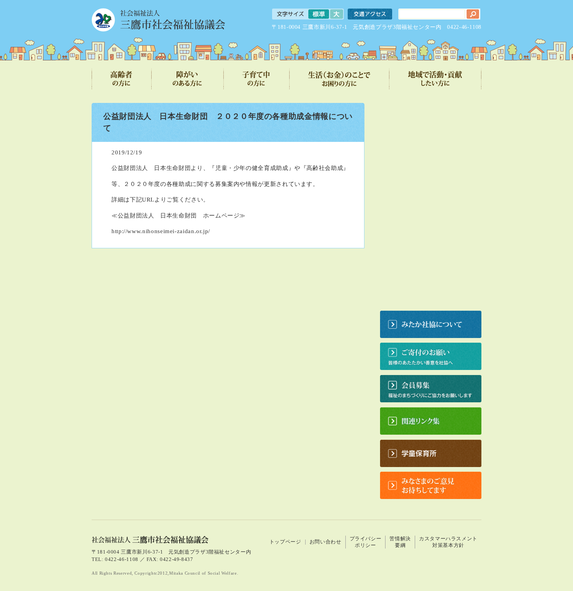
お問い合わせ (325, 542)
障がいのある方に (188, 78)
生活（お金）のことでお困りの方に (339, 78)
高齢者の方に (122, 78)
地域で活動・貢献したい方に (435, 78)
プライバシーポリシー (366, 542)
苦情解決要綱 (400, 542)
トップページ (285, 542)
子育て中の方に (257, 78)
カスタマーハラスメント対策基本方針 (448, 542)
